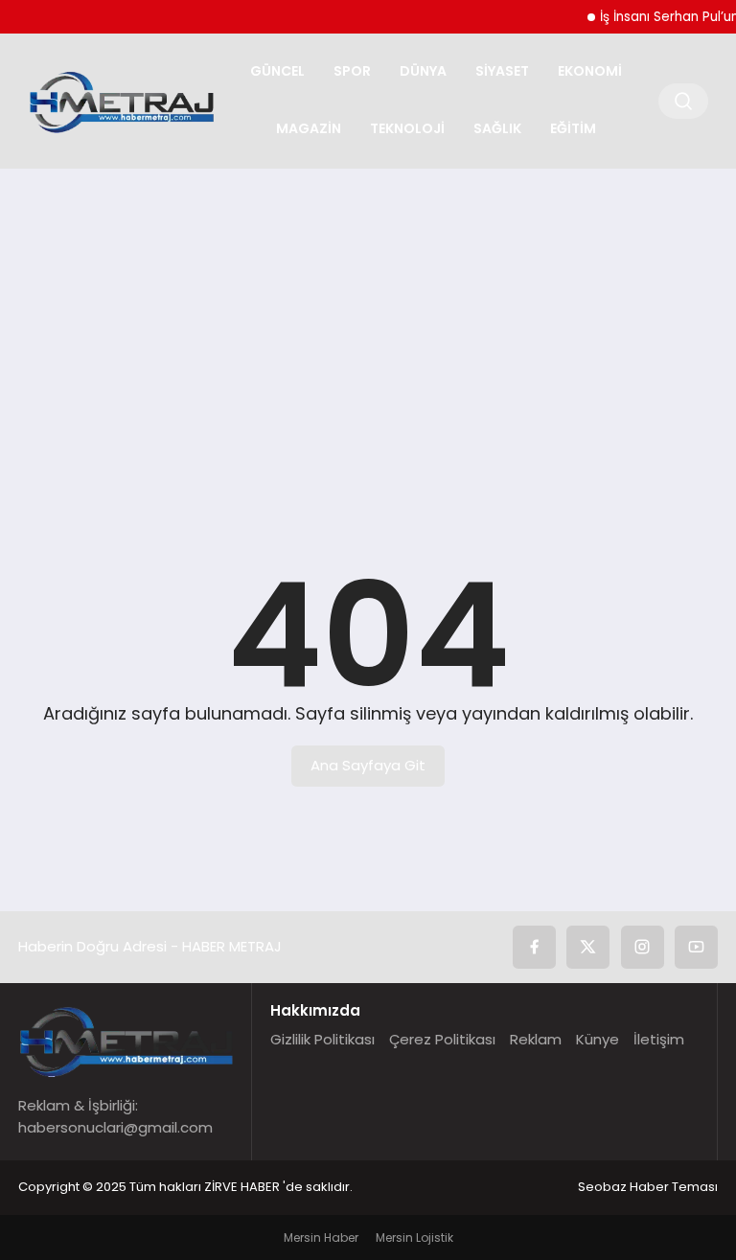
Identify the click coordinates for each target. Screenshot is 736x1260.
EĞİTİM (573, 128)
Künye (597, 1039)
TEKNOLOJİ (407, 128)
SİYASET (502, 70)
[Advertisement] (368, 331)
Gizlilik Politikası (322, 1039)
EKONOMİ (590, 70)
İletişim (658, 1039)
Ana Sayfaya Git (368, 765)
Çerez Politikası (442, 1039)
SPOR (352, 70)
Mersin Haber (321, 1237)
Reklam (536, 1039)
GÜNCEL (277, 70)
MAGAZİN (308, 128)
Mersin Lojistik (414, 1237)
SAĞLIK (497, 128)
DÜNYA (423, 70)
